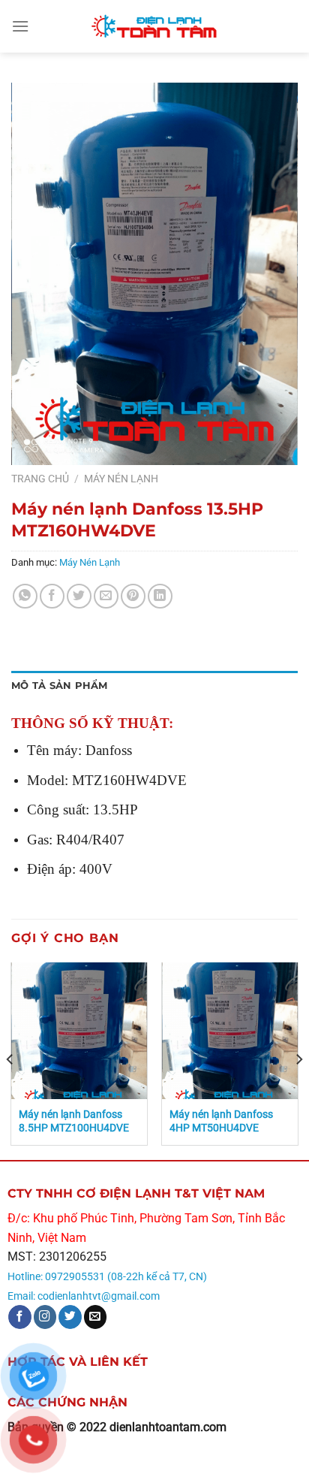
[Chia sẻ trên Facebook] (52, 596)
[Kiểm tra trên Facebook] (20, 1316)
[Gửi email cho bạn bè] (106, 596)
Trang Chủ (40, 479)
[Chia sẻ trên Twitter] (79, 596)
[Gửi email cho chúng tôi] (95, 1316)
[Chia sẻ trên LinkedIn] (160, 596)
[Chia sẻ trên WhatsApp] (25, 596)
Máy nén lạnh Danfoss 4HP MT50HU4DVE (221, 1121)
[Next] (298, 1059)
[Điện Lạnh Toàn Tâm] (154, 26)
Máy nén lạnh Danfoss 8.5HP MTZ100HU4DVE (74, 1121)
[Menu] (20, 26)
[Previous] (10, 1059)
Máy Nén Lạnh (121, 479)
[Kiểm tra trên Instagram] (45, 1316)
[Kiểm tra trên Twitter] (70, 1316)
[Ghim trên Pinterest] (133, 596)
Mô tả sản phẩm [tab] (59, 685)
